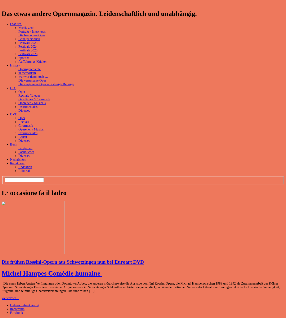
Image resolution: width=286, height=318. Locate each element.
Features (16, 24)
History (15, 65)
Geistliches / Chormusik (34, 99)
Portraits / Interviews (32, 31)
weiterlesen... (10, 298)
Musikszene (26, 27)
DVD (14, 114)
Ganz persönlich (29, 39)
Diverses (24, 110)
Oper (21, 91)
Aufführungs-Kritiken (32, 61)
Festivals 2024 (27, 46)
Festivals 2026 (27, 54)
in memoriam (27, 73)
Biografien (25, 148)
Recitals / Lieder (29, 95)
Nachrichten (18, 159)
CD (13, 88)
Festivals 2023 (27, 43)
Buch (14, 144)
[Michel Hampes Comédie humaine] (33, 253)
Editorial (24, 170)
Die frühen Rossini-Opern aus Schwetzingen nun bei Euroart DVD (73, 262)
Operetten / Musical (31, 129)
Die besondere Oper (31, 35)
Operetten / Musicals (32, 103)
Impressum (17, 309)
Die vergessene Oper (32, 80)
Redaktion (17, 163)
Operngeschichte (29, 69)
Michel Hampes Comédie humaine (52, 273)
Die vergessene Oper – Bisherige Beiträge (46, 84)
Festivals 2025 (27, 50)
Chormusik (25, 125)
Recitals (23, 122)
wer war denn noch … (33, 76)
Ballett (22, 137)
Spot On (24, 58)
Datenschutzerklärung (24, 305)
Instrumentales (27, 107)
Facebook (16, 312)
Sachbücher (26, 152)
